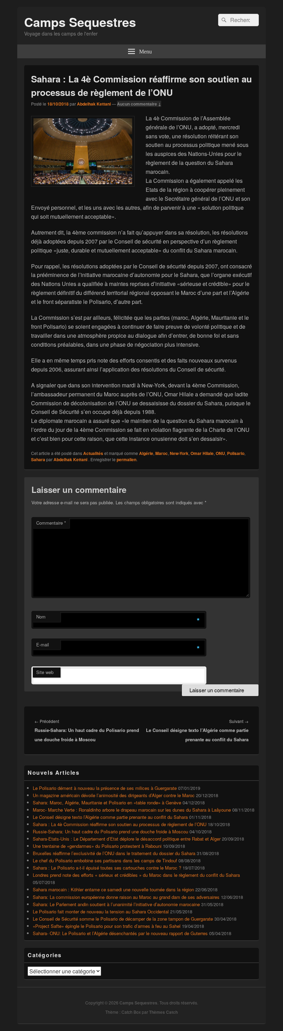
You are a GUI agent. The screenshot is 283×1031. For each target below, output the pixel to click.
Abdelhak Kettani (94, 104)
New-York (179, 453)
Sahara (38, 459)
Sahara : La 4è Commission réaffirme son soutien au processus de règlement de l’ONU (119, 824)
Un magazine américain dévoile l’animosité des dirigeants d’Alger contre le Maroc (114, 795)
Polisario (235, 453)
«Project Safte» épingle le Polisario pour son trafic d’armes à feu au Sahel (106, 926)
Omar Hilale (202, 453)
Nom (41, 616)
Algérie (146, 453)
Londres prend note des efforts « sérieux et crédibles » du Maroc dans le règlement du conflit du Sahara (136, 875)
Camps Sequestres (80, 22)
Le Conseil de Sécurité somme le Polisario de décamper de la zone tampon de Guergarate (123, 918)
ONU (220, 453)
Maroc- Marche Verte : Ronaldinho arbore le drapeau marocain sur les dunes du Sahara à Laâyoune (132, 809)
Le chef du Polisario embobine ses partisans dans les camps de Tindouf (105, 860)
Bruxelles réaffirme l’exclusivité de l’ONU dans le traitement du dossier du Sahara (114, 853)
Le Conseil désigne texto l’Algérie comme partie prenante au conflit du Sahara (110, 817)
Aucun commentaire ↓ (139, 104)
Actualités (93, 453)
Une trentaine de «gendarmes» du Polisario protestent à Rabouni (97, 846)
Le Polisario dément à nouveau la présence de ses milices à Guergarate (105, 788)
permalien (126, 459)
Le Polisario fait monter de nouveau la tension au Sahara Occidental (101, 911)
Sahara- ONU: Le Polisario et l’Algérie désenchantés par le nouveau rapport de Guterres (120, 933)
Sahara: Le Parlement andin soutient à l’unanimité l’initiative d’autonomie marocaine (116, 904)
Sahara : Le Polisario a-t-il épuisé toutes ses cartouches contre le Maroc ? (107, 867)
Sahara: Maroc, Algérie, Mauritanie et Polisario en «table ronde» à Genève (107, 802)
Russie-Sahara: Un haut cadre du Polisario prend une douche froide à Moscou (110, 831)
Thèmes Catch (163, 1012)
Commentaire (51, 522)
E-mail (42, 644)
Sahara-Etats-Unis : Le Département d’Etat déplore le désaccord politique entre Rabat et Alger (127, 838)
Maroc (161, 453)
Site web (44, 672)
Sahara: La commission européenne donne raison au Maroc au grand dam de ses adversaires (126, 897)
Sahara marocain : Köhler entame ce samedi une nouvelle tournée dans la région (113, 889)
